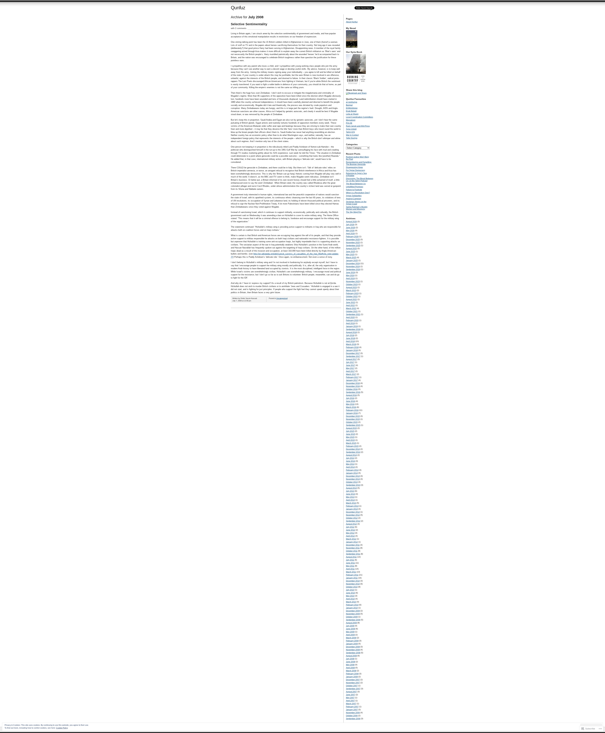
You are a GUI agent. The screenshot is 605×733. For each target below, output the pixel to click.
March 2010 (351, 602)
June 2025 (350, 251)
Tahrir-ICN (350, 132)
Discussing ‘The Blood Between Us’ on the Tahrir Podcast (359, 179)
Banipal (349, 105)
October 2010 (352, 587)
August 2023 (351, 287)
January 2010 (352, 608)
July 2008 (350, 659)
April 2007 (350, 701)
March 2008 (351, 671)
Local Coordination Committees (359, 117)
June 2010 (350, 593)
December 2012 (353, 512)
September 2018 (353, 329)
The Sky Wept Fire (354, 212)
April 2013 (350, 500)
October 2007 (352, 686)
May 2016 (350, 404)
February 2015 (352, 446)
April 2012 (350, 536)
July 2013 (350, 491)
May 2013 (350, 497)
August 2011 (351, 557)
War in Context (352, 135)
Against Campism (353, 199)
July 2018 (350, 335)
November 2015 (353, 419)
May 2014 (350, 464)
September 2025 (353, 245)
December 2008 (353, 647)
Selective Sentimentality (249, 24)
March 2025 (351, 257)
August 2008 (351, 656)
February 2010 (352, 605)
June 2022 (350, 302)
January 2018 (352, 350)
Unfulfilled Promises (354, 187)
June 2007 (350, 695)
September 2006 (353, 719)
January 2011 (352, 578)
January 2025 (352, 260)
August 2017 (351, 359)
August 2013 (351, 488)
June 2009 (350, 629)
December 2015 (353, 416)
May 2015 (350, 437)
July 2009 (350, 626)
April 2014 (350, 467)
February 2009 (352, 641)
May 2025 (350, 254)
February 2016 (352, 410)
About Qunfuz (352, 22)
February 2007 (352, 707)
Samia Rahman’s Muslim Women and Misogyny (356, 208)
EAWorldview (351, 108)
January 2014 (352, 473)
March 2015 (351, 443)
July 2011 (350, 560)
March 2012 (351, 539)
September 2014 (353, 452)
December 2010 (353, 581)
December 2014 (353, 449)
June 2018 (350, 338)
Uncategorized (282, 298)
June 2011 (350, 563)
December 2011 (353, 545)
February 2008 (352, 674)
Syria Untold (351, 129)
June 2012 (350, 530)
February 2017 (352, 377)
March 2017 (351, 374)
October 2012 (352, 518)
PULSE (349, 123)
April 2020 (350, 317)
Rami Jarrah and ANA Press (358, 126)
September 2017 (353, 356)
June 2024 (350, 272)
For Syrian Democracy (355, 170)
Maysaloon (350, 120)
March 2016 (351, 407)
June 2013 (350, 494)
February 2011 (352, 575)
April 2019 (350, 323)
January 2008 (352, 677)
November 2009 (353, 614)
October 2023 (352, 284)
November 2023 (353, 281)
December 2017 (353, 353)
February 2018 (352, 347)
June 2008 (350, 662)
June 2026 (350, 227)
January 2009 (352, 644)
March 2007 (351, 704)
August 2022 (351, 299)
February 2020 (352, 320)
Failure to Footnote (354, 190)
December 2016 (353, 383)
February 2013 (352, 506)
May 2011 (350, 566)
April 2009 (350, 635)
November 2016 (353, 386)
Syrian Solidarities (354, 196)
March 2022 (351, 308)
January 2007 (352, 710)
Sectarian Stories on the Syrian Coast (356, 203)
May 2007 (350, 698)
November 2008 (353, 650)
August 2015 (351, 428)
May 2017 (350, 368)
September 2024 (353, 269)
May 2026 (350, 230)
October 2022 (352, 296)
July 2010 (350, 590)
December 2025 (353, 239)
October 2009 (352, 617)
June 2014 (350, 461)
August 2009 (351, 623)
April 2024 (350, 278)
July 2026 (350, 224)
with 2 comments (238, 28)
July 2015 (350, 431)
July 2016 (350, 398)
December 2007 (353, 680)
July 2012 (350, 527)
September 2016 (353, 392)
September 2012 (353, 521)
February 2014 (352, 470)
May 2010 (350, 596)
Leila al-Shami (352, 114)
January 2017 (352, 380)
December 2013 (353, 476)
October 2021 (352, 311)
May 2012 (350, 533)
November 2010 (353, 584)
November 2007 (353, 683)
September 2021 (353, 314)
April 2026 (350, 233)
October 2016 (352, 389)
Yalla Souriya (351, 138)
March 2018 (351, 344)
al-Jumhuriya (351, 102)
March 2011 (351, 572)
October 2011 (351, 551)
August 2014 (351, 455)
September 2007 (353, 689)
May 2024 (350, 275)
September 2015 (353, 425)
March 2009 (351, 638)
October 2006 (352, 716)
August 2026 (351, 221)
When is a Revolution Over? (358, 193)
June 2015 (350, 434)
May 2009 (350, 632)
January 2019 (352, 326)
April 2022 (350, 305)
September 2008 (353, 653)
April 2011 (350, 569)
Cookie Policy (62, 728)
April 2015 (350, 440)
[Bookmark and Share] (356, 93)
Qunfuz (238, 7)
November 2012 (353, 515)
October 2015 (352, 422)
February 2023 (352, 293)
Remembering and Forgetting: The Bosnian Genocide (359, 163)
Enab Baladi (351, 111)
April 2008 (350, 668)
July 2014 (350, 458)
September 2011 (353, 554)
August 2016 (351, 395)
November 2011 (353, 548)
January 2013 (352, 509)
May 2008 (350, 665)
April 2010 (350, 599)
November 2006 (353, 713)
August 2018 (351, 332)
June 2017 (350, 365)
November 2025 (353, 242)
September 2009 (353, 620)
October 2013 (352, 482)
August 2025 (351, 248)
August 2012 (351, 524)
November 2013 (353, 479)
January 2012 (352, 542)
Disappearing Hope (354, 167)
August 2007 (351, 692)
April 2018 (350, 341)
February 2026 (352, 236)
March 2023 (351, 290)
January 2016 (352, 413)
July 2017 (350, 362)
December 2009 (353, 611)
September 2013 (353, 485)
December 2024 (353, 263)
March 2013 (351, 503)
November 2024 (353, 266)
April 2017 (350, 371)
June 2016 (350, 401)
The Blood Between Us (356, 184)
